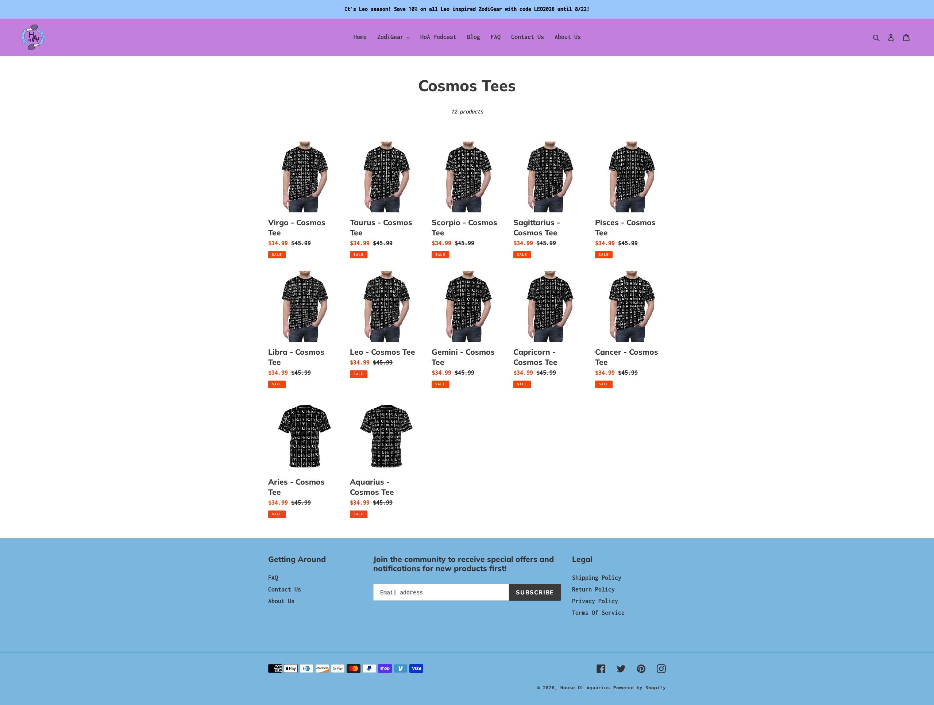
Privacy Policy (595, 601)
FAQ (273, 577)
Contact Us (284, 589)
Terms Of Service (598, 612)
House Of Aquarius (585, 687)
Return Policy (593, 589)
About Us (281, 601)
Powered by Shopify (639, 687)
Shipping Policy (596, 577)
